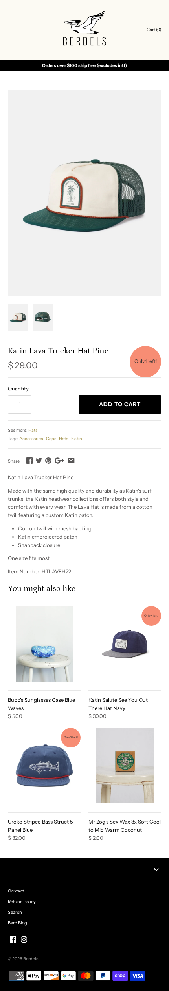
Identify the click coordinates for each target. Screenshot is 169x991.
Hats (32, 430)
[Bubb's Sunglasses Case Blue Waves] (44, 644)
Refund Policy (22, 901)
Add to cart (120, 404)
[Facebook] (13, 939)
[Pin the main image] (48, 460)
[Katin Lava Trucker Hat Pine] (84, 193)
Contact (16, 891)
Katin (76, 438)
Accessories (31, 438)
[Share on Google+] (59, 460)
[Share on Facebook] (29, 460)
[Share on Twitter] (39, 460)
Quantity (18, 388)
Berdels (30, 958)
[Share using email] (71, 460)
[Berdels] (84, 30)
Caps (51, 438)
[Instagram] (24, 939)
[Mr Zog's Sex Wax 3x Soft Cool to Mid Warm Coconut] (124, 765)
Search (15, 912)
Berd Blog (17, 923)
